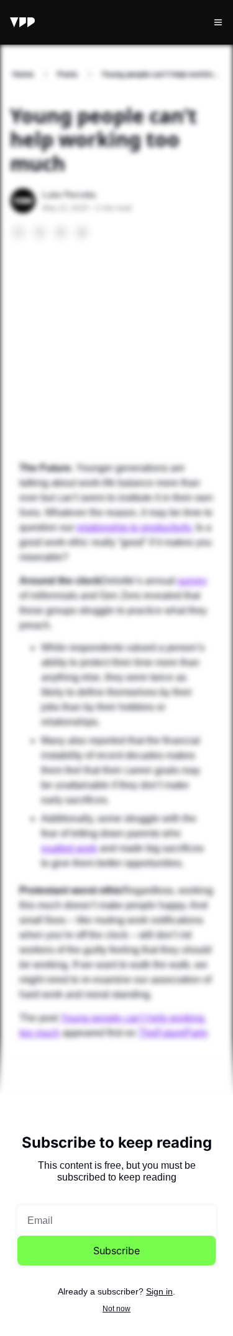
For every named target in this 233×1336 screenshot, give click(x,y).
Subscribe (116, 1250)
